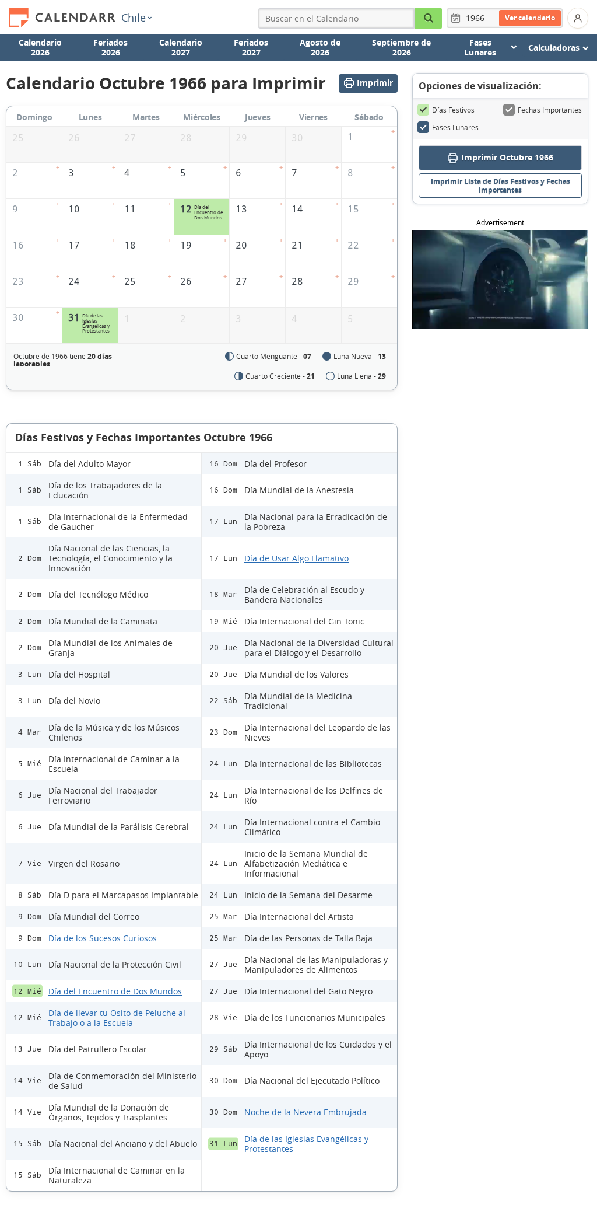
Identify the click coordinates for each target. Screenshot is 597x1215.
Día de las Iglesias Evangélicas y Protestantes (306, 1143)
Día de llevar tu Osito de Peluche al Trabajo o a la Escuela (116, 1017)
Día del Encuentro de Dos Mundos (115, 991)
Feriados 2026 (110, 47)
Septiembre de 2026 (401, 47)
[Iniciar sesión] (577, 18)
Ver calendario (530, 18)
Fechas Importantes (550, 109)
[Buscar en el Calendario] (429, 18)
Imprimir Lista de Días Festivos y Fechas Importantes (500, 185)
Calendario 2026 (40, 47)
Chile (133, 18)
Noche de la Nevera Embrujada (305, 1112)
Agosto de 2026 (320, 47)
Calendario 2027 (180, 47)
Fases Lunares (455, 127)
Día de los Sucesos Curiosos (102, 938)
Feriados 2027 (251, 47)
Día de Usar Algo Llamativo (296, 558)
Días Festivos (453, 109)
